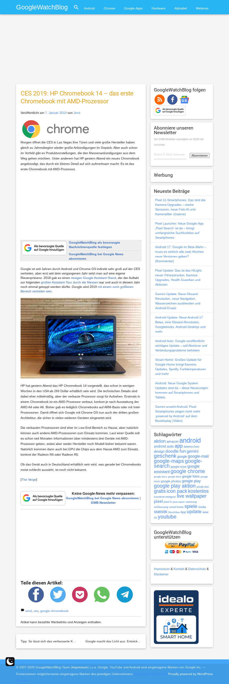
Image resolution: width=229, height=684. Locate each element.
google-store (179, 466)
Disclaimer (161, 574)
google (182, 456)
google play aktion (175, 486)
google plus (203, 486)
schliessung (161, 507)
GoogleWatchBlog (42, 7)
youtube (167, 517)
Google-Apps (133, 8)
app (179, 446)
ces (36, 611)
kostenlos (198, 491)
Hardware (158, 8)
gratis (160, 491)
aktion (160, 441)
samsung (191, 501)
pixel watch (179, 502)
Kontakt (179, 569)
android (190, 440)
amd (28, 611)
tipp (183, 512)
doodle (172, 451)
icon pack (177, 491)
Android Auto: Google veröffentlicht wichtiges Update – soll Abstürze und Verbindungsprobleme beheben (181, 345)
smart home (176, 507)
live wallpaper (191, 496)
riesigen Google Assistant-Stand (93, 278)
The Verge (28, 479)
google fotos (191, 476)
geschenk (165, 456)
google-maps (169, 461)
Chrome (109, 8)
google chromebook (54, 611)
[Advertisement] (114, 51)
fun (183, 451)
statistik (160, 512)
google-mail (198, 456)
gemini (193, 451)
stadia (202, 507)
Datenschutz (197, 569)
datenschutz (191, 446)
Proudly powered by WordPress (190, 674)
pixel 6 (168, 501)
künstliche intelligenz (165, 496)
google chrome (188, 471)
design (159, 451)
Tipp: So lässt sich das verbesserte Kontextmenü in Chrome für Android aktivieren (78, 641)
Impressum (162, 569)
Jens (77, 113)
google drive (174, 476)
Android (89, 8)
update (194, 511)
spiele (190, 506)
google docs (160, 476)
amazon (172, 441)
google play (191, 481)
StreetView (174, 512)
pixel (158, 501)
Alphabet (180, 8)
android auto (164, 446)
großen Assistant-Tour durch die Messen (69, 282)
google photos (171, 481)
